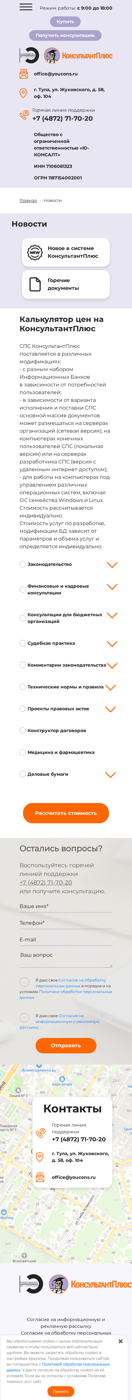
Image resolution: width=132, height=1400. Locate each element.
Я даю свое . (59, 1021)
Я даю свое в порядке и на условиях (66, 989)
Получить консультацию (65, 35)
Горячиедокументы (63, 284)
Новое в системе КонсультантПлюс (73, 252)
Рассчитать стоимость (66, 813)
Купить (65, 21)
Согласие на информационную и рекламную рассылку (59, 1021)
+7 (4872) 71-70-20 (62, 118)
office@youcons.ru (56, 74)
